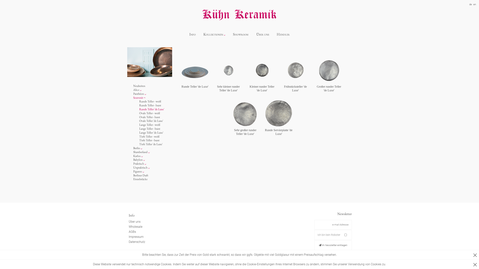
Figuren (137, 171)
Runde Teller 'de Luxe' (151, 109)
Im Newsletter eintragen (334, 245)
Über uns (262, 34)
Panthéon (138, 94)
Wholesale (135, 226)
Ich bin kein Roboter (329, 234)
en (474, 4)
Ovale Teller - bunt (149, 117)
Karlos (137, 156)
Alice (136, 90)
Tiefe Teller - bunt (149, 140)
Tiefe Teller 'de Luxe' (151, 144)
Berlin (136, 148)
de (470, 4)
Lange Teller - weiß (149, 125)
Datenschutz (137, 242)
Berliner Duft (140, 175)
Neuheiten (139, 86)
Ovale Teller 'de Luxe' (151, 121)
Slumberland (140, 152)
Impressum (136, 237)
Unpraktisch (140, 167)
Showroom (240, 34)
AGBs (132, 232)
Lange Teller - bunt (149, 129)
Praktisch (138, 164)
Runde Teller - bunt (150, 105)
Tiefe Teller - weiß (149, 136)
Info (192, 34)
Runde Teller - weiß (150, 101)
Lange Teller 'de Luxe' (151, 132)
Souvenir (138, 98)
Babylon (138, 160)
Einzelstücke (140, 179)
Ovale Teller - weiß (149, 113)
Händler (283, 34)
